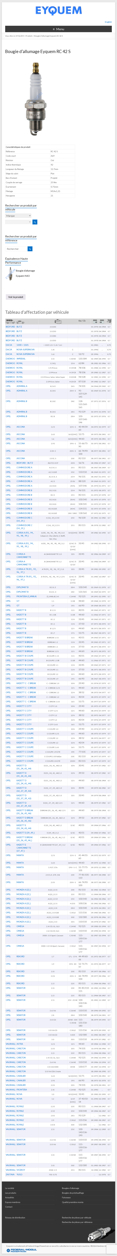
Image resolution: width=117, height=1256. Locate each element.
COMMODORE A (24, 467)
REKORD (21, 956)
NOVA (19, 1094)
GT (18, 601)
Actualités (9, 1197)
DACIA (9, 345)
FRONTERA (22, 1089)
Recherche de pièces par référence (77, 1222)
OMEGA (20, 926)
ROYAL (20, 363)
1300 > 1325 (22, 345)
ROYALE (20, 1106)
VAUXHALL (11, 1044)
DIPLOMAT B (22, 587)
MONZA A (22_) (24, 889)
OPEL (8, 386)
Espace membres (12, 1202)
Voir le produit (15, 296)
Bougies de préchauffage (73, 1193)
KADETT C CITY (24, 706)
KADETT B (21, 610)
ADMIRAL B (22, 401)
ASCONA (21, 427)
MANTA (20, 855)
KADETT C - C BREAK (26, 683)
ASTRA (20, 1044)
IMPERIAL (21, 358)
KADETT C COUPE (25, 729)
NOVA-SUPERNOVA (26, 349)
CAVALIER (21, 1076)
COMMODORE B (24, 490)
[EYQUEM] (58, 3)
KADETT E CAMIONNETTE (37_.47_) (24, 848)
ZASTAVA (10, 1174)
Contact (8, 1207)
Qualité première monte (72, 1202)
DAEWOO (10, 358)
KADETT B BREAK (25, 637)
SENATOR (21, 988)
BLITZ (19, 326)
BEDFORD (10, 326)
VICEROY (21, 1170)
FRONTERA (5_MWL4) (27, 596)
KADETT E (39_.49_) (26, 832)
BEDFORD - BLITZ (25, 463)
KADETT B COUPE (25, 656)
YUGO (19, 1174)
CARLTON (21, 1048)
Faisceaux (66, 1197)
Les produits (10, 1193)
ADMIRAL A (22, 386)
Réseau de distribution (15, 1217)
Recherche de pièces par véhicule (76, 1217)
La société (9, 1188)
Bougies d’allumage (70, 1188)
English (108, 22)
